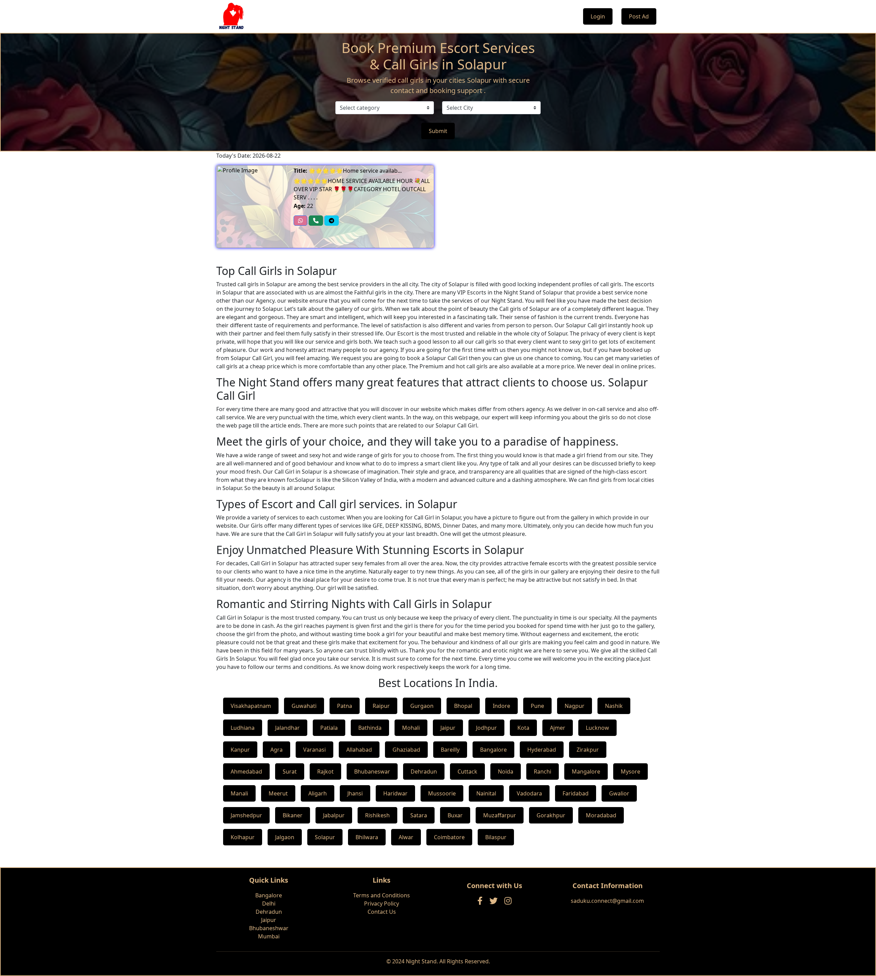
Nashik (614, 706)
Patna (344, 706)
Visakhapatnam (251, 706)
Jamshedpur (246, 815)
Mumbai (269, 936)
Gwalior (619, 793)
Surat (290, 771)
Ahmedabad (246, 771)
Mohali (411, 727)
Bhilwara (367, 837)
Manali (239, 793)
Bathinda (370, 727)
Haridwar (395, 793)
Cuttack (467, 771)
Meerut (278, 793)
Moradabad (601, 815)
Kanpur (240, 749)
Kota (523, 727)
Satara (418, 815)
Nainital (486, 793)
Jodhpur (486, 727)
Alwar (406, 837)
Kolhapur (243, 837)
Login (598, 16)
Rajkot (325, 771)
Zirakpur (588, 749)
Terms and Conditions (381, 895)
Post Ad (639, 16)
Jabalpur (334, 815)
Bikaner (292, 815)
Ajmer (557, 727)
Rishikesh (377, 815)
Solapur (325, 837)
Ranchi (542, 771)
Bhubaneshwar (268, 928)
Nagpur (574, 706)
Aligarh (317, 793)
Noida (505, 771)
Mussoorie (442, 793)
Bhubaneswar (372, 771)
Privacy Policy (381, 903)
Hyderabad (541, 749)
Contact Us (382, 911)
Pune (537, 706)
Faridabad (576, 793)
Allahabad (359, 749)
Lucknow (597, 727)
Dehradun (424, 771)
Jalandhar (287, 727)
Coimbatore (449, 837)
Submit (438, 131)
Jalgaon (284, 837)
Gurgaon (422, 706)
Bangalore (493, 749)
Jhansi (355, 793)
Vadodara (529, 793)
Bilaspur (495, 837)
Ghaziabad (406, 749)
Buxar (455, 815)
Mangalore (586, 771)
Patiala (329, 727)
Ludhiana (243, 727)
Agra (276, 749)
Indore (501, 706)
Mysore (630, 771)
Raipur (381, 706)
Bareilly (450, 749)
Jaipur (447, 727)
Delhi (268, 903)
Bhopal (463, 706)
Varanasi (314, 749)
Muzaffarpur (499, 815)
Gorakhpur (551, 815)
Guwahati (304, 706)
